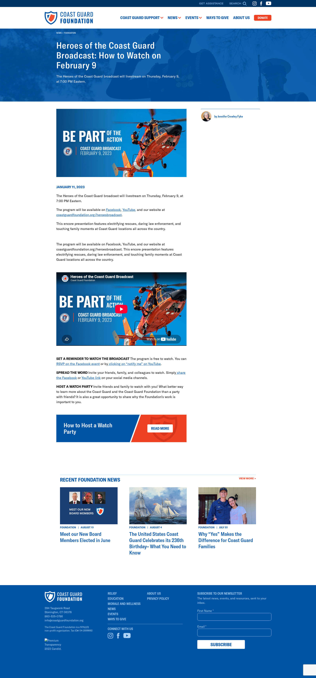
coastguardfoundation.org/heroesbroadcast (89, 215)
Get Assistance (211, 3)
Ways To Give (117, 619)
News (59, 33)
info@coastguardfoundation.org (64, 620)
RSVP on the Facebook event (78, 364)
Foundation (70, 33)
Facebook (113, 210)
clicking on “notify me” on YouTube (134, 364)
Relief (112, 593)
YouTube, (129, 210)
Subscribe (221, 644)
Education (115, 598)
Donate (263, 18)
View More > (247, 478)
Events (113, 614)
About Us (154, 593)
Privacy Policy (158, 598)
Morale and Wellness (124, 604)
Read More (160, 428)
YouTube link (91, 378)
